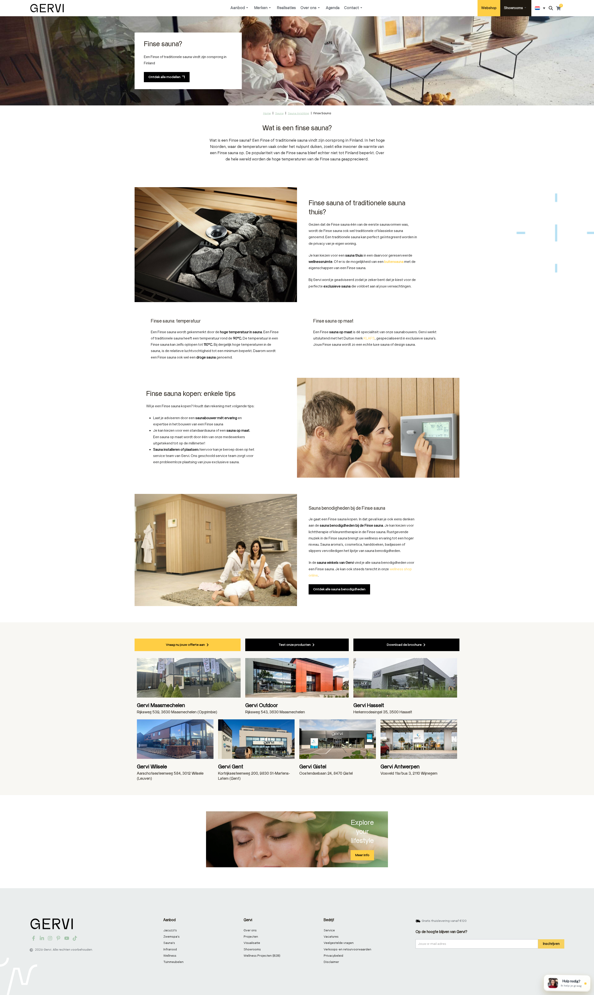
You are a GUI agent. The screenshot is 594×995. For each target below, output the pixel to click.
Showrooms (513, 8)
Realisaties (286, 8)
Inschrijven (551, 944)
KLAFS (369, 338)
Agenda (332, 8)
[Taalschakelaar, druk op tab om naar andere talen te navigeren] (540, 8)
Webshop (489, 8)
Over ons (308, 8)
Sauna (279, 113)
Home (267, 113)
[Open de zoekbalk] (551, 8)
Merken (261, 8)
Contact (351, 8)
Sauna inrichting (298, 113)
